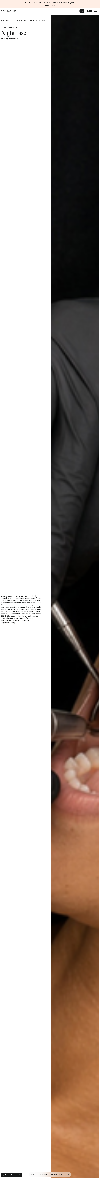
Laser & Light (13, 20)
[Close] (98, 2)
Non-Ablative (34, 20)
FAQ (67, 1174)
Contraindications (56, 1174)
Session (33, 1174)
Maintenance (44, 1174)
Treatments (4, 20)
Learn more (50, 5)
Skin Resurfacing (23, 20)
